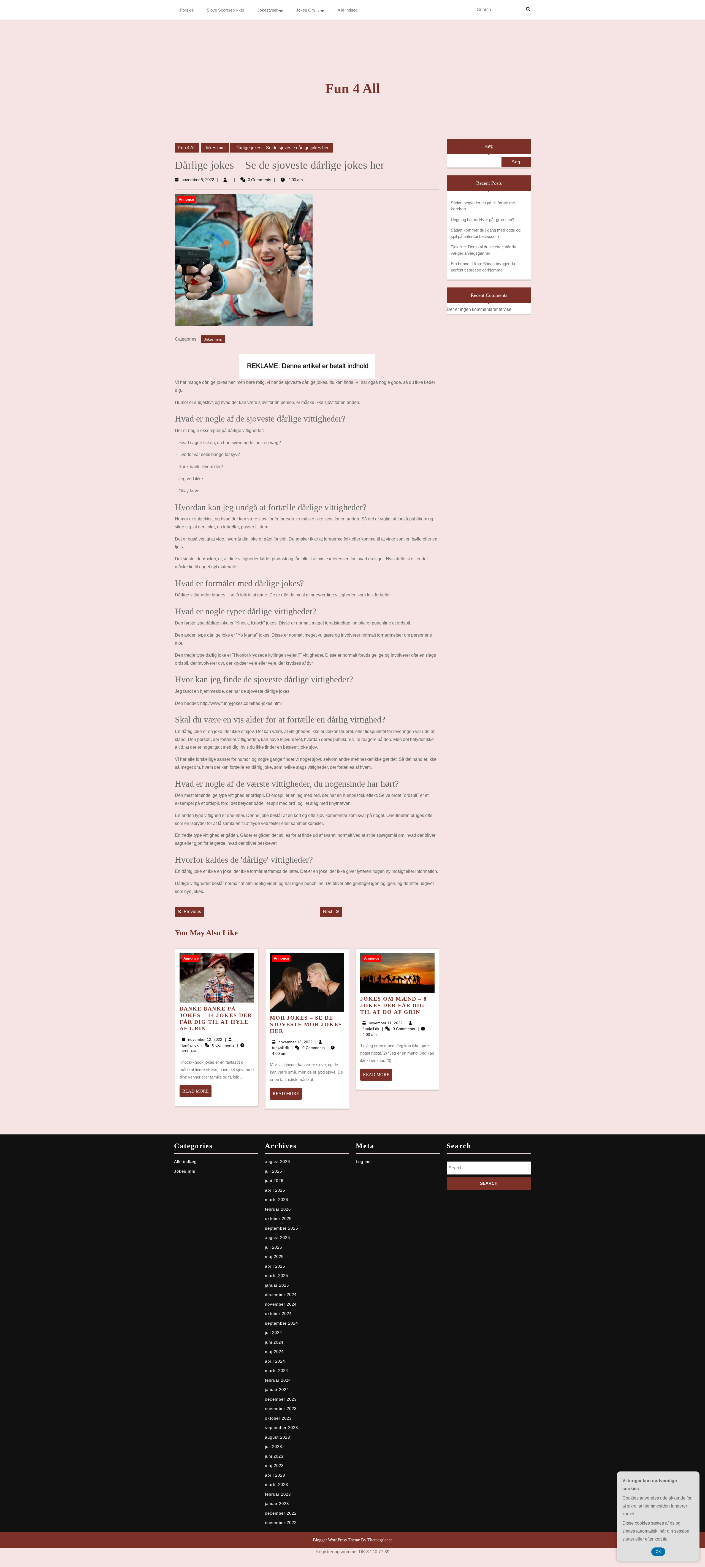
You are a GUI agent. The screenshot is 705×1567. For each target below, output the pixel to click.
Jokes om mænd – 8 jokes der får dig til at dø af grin (393, 1005)
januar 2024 (277, 1389)
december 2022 (281, 1513)
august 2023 (277, 1437)
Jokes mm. (215, 147)
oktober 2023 (278, 1418)
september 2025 (281, 1228)
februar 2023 (278, 1494)
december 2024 (281, 1294)
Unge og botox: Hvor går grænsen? (482, 219)
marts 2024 (276, 1370)
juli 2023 (273, 1446)
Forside (187, 10)
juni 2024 (274, 1342)
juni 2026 (274, 1180)
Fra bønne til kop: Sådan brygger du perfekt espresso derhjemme (483, 266)
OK (658, 1552)
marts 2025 (276, 1275)
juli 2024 (273, 1332)
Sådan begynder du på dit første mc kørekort (483, 205)
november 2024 (281, 1304)
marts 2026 (276, 1199)
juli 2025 (273, 1247)
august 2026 (277, 1161)
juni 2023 (274, 1456)
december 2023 (281, 1399)
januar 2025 (277, 1285)
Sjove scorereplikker (225, 10)
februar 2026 (278, 1209)
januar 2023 (277, 1503)
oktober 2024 (278, 1313)
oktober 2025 (278, 1218)
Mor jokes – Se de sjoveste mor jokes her (306, 1024)
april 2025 (275, 1266)
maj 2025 (274, 1256)
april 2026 (275, 1190)
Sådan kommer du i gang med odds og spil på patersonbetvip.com (485, 233)
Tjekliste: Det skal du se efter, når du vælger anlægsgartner (483, 250)
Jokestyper (267, 10)
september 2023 (281, 1427)
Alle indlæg (347, 10)
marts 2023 (276, 1484)
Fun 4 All (352, 88)
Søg (489, 146)
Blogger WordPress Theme (336, 1540)
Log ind (363, 1161)
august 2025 (277, 1237)
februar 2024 (278, 1380)
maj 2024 (274, 1351)
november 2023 (281, 1408)
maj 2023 (274, 1465)
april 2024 (275, 1361)
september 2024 (281, 1323)
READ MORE (197, 1092)
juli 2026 (273, 1171)
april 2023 (275, 1475)
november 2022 (281, 1522)
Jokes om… (307, 10)
